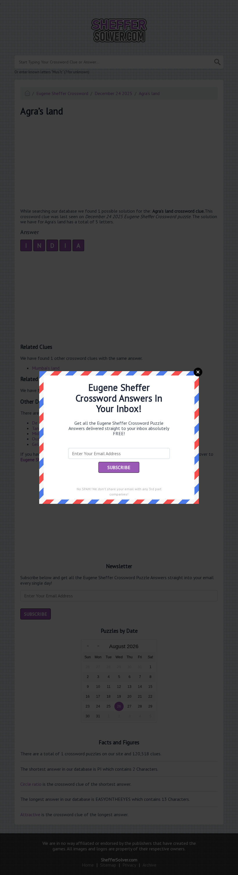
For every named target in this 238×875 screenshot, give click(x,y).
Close (198, 372)
